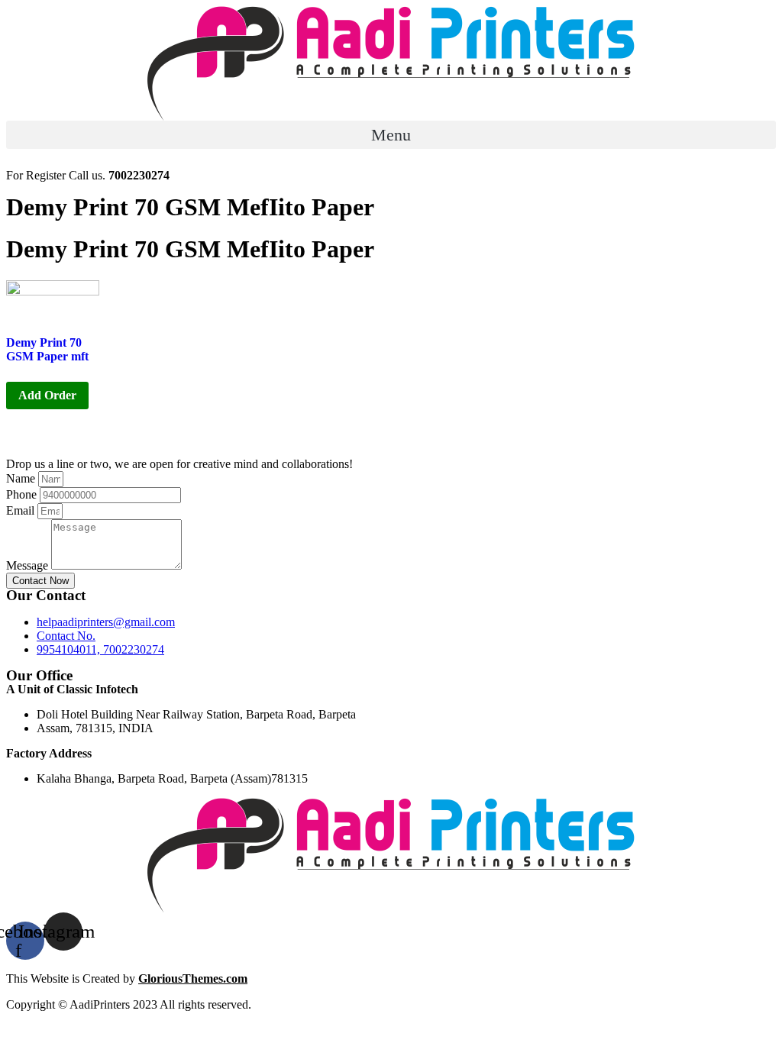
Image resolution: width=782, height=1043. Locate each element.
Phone (23, 494)
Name (22, 478)
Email (21, 510)
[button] (391, 135)
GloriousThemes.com (192, 978)
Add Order (47, 395)
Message (28, 565)
